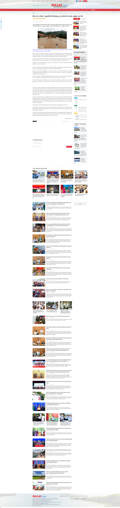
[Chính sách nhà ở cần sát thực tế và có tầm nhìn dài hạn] (81, 189)
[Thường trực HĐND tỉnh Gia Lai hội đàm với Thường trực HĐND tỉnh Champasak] (39, 407)
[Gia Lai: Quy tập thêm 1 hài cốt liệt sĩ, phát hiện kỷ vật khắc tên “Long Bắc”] (76, 34)
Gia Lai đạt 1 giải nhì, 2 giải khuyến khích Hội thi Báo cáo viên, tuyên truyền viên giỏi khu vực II (80, 81)
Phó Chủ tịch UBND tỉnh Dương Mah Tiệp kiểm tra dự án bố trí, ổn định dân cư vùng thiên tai (58, 203)
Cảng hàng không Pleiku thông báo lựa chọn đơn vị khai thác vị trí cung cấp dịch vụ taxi (80, 153)
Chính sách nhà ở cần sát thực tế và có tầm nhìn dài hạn (81, 195)
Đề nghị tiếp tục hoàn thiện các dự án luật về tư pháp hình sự (58, 257)
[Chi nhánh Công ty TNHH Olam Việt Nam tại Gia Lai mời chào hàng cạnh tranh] (77, 145)
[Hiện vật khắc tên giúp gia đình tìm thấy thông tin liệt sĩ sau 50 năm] (39, 417)
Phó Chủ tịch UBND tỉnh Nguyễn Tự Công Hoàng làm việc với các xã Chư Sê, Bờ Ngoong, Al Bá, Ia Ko (80, 28)
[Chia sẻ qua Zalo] (1, 22)
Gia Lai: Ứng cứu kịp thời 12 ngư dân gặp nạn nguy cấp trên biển (83, 47)
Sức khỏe (63, 9)
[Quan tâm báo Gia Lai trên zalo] (78, 1)
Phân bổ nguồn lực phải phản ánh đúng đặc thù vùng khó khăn (38, 311)
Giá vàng (76, 113)
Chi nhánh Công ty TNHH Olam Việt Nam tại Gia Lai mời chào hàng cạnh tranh (80, 146)
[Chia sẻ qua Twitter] (1, 24)
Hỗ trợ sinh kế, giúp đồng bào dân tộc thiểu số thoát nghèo (83, 67)
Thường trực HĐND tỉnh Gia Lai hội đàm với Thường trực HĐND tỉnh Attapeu (58, 461)
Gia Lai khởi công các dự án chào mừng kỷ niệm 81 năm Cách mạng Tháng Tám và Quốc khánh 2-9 (58, 360)
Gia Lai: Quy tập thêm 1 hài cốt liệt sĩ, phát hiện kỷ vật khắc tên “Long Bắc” (80, 35)
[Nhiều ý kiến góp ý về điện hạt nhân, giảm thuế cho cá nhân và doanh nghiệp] (67, 174)
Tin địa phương (80, 52)
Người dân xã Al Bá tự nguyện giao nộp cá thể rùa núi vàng (80, 89)
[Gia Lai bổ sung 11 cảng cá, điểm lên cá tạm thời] (76, 22)
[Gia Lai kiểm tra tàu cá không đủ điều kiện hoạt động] (39, 453)
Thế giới (40, 9)
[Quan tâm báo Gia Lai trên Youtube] (80, 1)
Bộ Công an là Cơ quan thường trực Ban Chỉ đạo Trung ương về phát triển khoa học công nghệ (65, 311)
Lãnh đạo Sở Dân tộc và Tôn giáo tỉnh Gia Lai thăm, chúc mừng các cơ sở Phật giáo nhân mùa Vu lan (58, 214)
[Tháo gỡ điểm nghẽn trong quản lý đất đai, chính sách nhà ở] (39, 330)
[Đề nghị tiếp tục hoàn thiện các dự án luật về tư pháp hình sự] (39, 260)
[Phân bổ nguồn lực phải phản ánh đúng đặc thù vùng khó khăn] (39, 305)
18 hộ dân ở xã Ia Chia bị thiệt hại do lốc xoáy (52, 311)
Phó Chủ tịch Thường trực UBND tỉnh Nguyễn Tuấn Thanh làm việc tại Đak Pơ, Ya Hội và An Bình (39, 180)
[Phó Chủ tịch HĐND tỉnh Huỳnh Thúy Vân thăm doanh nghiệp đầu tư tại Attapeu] (39, 486)
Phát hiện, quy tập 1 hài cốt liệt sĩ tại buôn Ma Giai (57, 316)
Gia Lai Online (40, 496)
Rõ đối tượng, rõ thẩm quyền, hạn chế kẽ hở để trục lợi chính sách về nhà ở (58, 236)
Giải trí (79, 9)
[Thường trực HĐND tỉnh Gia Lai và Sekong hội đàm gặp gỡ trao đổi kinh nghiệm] (39, 442)
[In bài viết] (1, 29)
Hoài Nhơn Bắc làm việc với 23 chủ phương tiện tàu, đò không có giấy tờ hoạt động (81, 180)
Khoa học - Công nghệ (70, 9)
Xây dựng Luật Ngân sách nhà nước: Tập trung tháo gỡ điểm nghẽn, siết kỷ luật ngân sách (58, 338)
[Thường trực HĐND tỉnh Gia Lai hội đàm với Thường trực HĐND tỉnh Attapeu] (39, 464)
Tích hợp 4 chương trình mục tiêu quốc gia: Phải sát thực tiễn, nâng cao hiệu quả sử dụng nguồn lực (58, 349)
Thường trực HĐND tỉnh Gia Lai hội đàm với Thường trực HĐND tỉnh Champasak (58, 404)
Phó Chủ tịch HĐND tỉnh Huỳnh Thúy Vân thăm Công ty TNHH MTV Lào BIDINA (58, 429)
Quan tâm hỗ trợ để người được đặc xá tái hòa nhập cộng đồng (58, 268)
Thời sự (36, 9)
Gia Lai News (93, 9)
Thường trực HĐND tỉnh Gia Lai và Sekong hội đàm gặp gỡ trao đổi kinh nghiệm (59, 440)
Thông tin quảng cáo (80, 124)
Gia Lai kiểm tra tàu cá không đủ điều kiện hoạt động (58, 450)
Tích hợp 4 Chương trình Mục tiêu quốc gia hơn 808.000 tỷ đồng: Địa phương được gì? (57, 472)
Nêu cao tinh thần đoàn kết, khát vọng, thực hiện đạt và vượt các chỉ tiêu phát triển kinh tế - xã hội (52, 423)
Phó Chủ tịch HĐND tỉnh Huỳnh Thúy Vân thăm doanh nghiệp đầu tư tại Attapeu (58, 483)
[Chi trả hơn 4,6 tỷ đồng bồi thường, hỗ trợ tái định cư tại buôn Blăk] (67, 189)
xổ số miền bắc (80, 203)
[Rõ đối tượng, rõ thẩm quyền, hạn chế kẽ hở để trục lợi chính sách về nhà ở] (39, 238)
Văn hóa (75, 9)
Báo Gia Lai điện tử (60, 5)
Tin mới (84, 18)
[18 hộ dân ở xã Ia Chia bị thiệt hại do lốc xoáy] (52, 305)
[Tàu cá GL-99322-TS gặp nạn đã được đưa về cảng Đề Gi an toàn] (53, 189)
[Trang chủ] (34, 10)
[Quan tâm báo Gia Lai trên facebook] (76, 1)
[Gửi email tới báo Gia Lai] (82, 1)
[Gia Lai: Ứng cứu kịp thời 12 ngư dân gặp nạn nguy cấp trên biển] (76, 47)
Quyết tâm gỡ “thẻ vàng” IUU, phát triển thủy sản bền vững (58, 382)
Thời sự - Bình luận (49, 9)
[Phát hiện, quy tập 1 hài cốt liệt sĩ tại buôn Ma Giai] (39, 320)
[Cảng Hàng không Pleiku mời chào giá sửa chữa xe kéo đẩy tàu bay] (77, 129)
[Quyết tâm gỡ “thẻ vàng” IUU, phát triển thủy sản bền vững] (39, 385)
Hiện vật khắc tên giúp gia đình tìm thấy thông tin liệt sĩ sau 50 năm (38, 423)
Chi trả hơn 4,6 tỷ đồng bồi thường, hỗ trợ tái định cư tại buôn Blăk (66, 195)
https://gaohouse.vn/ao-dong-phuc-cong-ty (80, 204)
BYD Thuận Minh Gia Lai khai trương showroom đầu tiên (80, 160)
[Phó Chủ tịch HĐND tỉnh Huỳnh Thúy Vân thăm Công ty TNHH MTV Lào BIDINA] (39, 432)
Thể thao (86, 9)
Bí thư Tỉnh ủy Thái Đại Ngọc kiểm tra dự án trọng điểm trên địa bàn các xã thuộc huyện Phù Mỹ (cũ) (65, 423)
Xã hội (83, 9)
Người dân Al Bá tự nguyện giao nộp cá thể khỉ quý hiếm (83, 74)
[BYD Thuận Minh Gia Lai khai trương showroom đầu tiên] (77, 160)
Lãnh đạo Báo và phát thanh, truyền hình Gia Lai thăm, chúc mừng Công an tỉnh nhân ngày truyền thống (59, 371)
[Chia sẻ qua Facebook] (1, 19)
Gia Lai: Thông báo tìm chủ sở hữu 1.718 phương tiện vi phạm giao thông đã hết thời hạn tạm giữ (80, 138)
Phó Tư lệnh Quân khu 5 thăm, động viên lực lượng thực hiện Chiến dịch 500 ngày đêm (58, 393)
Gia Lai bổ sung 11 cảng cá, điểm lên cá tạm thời (83, 22)
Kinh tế (55, 9)
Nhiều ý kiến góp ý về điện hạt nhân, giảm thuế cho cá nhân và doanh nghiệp (67, 180)
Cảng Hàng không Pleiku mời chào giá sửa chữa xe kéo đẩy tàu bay (80, 130)
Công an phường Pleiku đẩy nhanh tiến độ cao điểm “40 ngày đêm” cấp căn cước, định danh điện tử (58, 225)
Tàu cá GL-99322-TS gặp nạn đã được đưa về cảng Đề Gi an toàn (53, 195)
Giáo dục (59, 9)
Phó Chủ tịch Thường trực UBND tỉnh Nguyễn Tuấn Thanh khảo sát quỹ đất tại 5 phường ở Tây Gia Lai (80, 41)
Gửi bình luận (69, 146)
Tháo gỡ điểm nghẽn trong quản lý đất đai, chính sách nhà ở (58, 327)
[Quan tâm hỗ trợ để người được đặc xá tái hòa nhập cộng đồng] (39, 271)
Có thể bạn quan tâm (40, 168)
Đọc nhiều (77, 18)
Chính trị (44, 9)
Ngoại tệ (76, 105)
